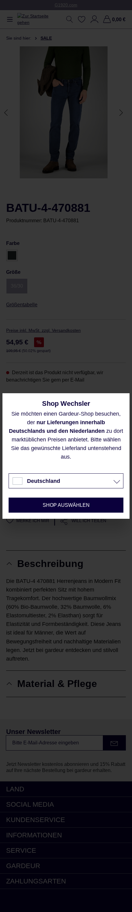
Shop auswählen (66, 505)
